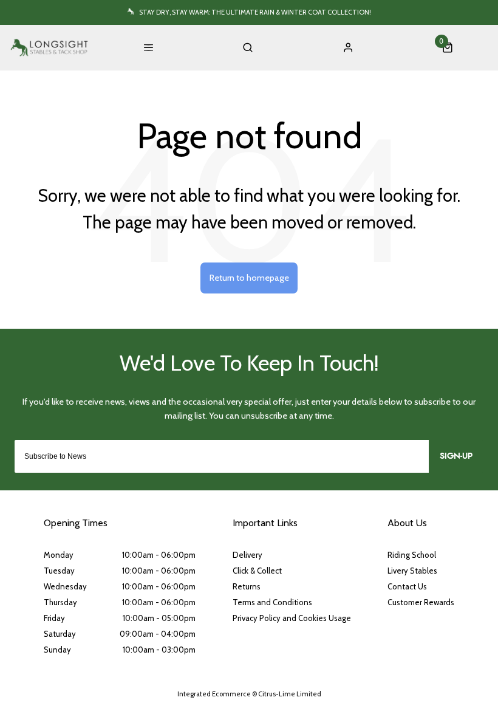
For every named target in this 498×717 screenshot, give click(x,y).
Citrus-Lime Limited (289, 694)
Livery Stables (412, 570)
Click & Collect (257, 570)
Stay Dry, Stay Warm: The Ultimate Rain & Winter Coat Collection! (255, 12)
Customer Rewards (420, 602)
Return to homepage (249, 277)
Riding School (411, 555)
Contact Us (407, 586)
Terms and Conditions (272, 602)
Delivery (247, 555)
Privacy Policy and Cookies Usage (292, 618)
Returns (247, 586)
